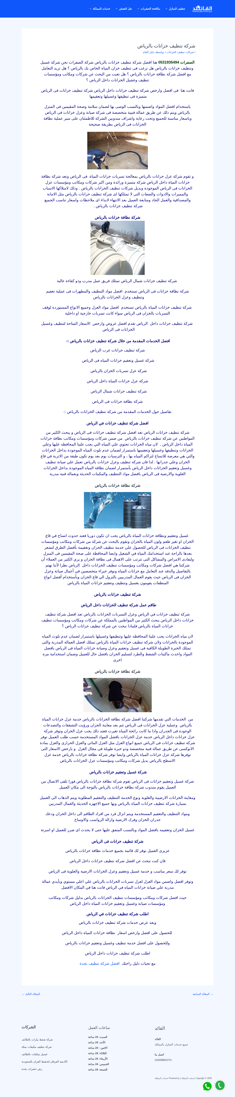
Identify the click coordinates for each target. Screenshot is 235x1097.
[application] (167, 9)
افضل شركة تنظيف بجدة (100, 963)
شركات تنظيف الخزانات (180, 52)
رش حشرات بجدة (32, 1068)
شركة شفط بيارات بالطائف (37, 1039)
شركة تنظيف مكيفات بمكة (37, 1046)
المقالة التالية (31, 994)
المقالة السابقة (203, 994)
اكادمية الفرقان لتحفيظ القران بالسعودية (44, 1061)
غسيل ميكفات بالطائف (34, 1054)
